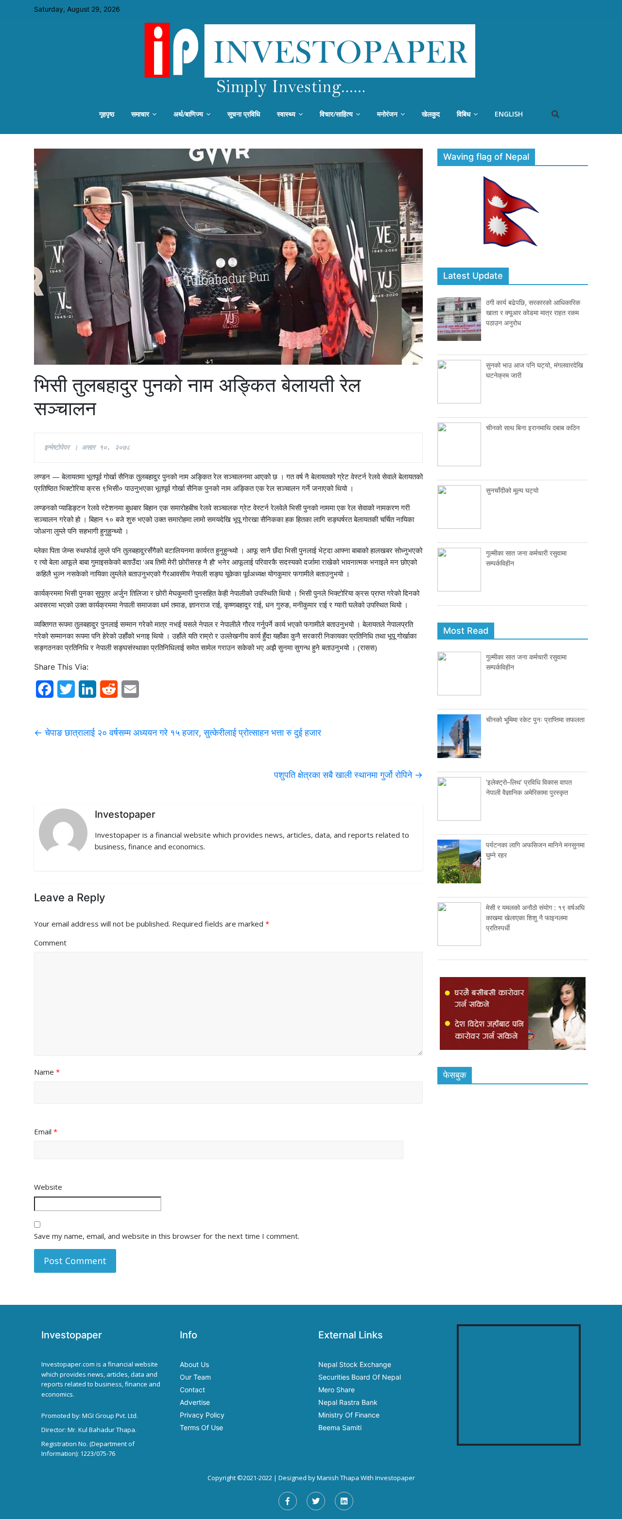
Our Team (195, 1377)
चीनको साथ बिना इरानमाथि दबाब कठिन (533, 427)
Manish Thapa (338, 1477)
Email (45, 1131)
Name (47, 1072)
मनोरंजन (387, 113)
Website (48, 1187)
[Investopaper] (311, 60)
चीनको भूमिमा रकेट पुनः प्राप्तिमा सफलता (535, 719)
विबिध (463, 113)
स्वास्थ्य (286, 113)
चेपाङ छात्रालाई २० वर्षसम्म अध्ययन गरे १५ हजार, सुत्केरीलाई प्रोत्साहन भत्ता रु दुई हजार (177, 732)
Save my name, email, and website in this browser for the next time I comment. (166, 1236)
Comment (50, 942)
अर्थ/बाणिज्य (188, 113)
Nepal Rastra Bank (348, 1402)
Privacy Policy (202, 1415)
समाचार (140, 113)
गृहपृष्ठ (106, 113)
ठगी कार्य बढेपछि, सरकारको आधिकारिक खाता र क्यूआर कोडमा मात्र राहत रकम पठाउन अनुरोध (533, 312)
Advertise (195, 1402)
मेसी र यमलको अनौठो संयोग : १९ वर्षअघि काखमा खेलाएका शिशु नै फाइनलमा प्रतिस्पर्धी (535, 917)
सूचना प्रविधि (243, 113)
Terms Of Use (201, 1427)
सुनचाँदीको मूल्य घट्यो (512, 490)
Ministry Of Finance (349, 1415)
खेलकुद (431, 113)
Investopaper (395, 1477)
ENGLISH (509, 113)
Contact (192, 1389)
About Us (194, 1364)
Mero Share (336, 1389)
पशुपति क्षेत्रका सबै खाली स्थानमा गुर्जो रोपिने (348, 775)
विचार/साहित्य (336, 113)
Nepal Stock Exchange (354, 1364)
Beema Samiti (340, 1427)
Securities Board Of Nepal (359, 1377)
